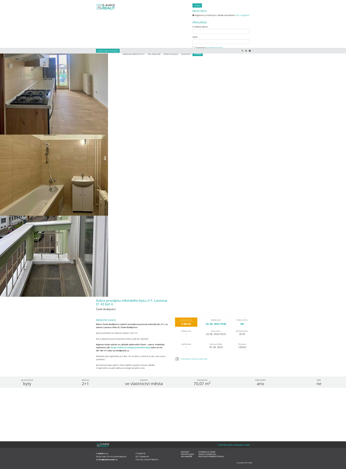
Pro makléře (186, 456)
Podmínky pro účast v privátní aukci (194, 359)
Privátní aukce (187, 454)
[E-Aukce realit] (106, 6)
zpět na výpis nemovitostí (108, 51)
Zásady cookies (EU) (207, 454)
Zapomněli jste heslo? (214, 47)
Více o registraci (242, 15)
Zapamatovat (200, 47)
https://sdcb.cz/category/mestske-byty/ (131, 347)
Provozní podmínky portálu (211, 456)
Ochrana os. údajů (206, 452)
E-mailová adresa (200, 26)
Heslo (194, 37)
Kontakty (185, 452)
